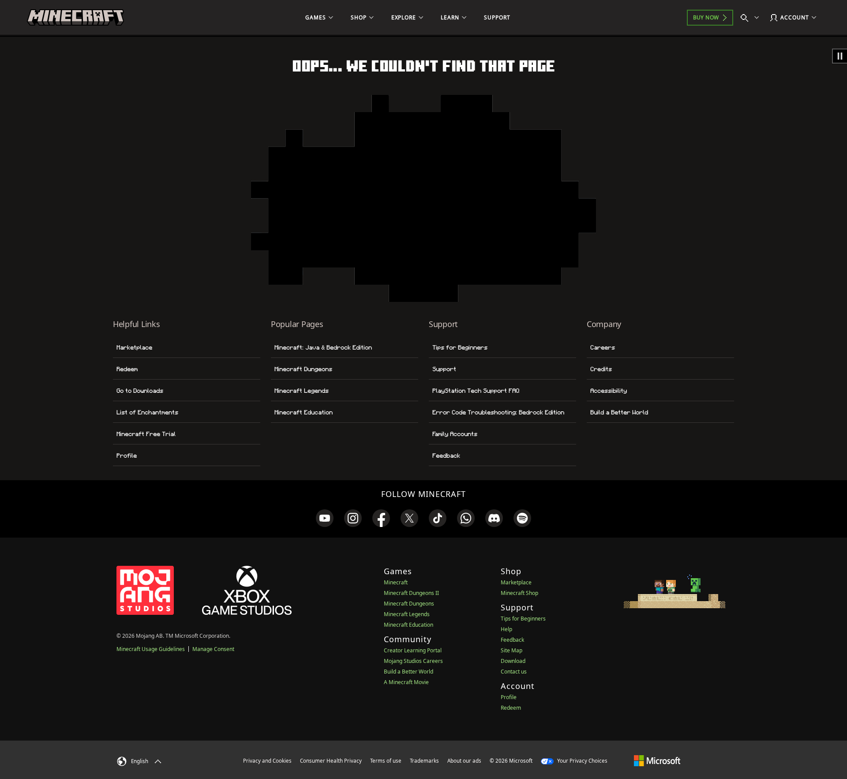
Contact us (514, 671)
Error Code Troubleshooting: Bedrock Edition (498, 412)
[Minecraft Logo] (75, 17)
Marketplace (134, 347)
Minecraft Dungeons (303, 369)
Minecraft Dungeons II (411, 593)
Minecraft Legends (301, 390)
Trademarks (424, 760)
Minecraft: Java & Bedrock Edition (323, 347)
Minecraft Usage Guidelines (150, 649)
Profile (126, 455)
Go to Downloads (139, 390)
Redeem (127, 369)
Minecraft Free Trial (146, 434)
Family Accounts (454, 434)
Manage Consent (213, 649)
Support (444, 369)
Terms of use (385, 760)
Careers (602, 347)
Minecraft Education (303, 412)
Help (506, 629)
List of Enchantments (147, 412)
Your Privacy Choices (581, 760)
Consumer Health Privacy (331, 760)
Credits (601, 369)
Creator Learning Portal (413, 650)
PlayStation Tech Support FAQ (475, 390)
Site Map (511, 650)
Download (513, 661)
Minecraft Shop (519, 593)
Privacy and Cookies (267, 760)
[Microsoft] (657, 760)
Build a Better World (619, 412)
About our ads (464, 760)
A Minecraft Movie (406, 682)
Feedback (446, 455)
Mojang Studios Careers (413, 661)
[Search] (751, 17)
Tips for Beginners (459, 347)
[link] (325, 518)
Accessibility (608, 390)
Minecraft (396, 582)
